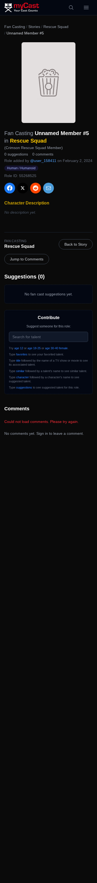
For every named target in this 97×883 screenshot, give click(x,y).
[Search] (71, 7)
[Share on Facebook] (9, 188)
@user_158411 (43, 160)
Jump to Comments (26, 259)
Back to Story (75, 244)
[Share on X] (22, 188)
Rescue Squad (55, 26)
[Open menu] (86, 7)
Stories (34, 26)
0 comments (42, 154)
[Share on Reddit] (35, 188)
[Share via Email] (48, 188)
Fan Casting (14, 26)
